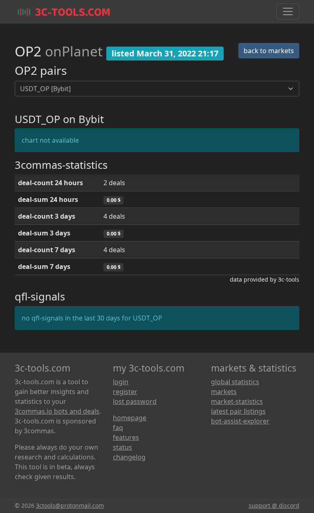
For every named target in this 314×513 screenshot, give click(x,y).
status (122, 447)
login (120, 381)
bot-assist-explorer (240, 421)
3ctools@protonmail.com (70, 505)
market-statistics (237, 401)
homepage (129, 417)
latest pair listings (238, 411)
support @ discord (274, 505)
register (125, 391)
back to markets (269, 50)
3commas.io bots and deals (57, 411)
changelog (129, 457)
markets (224, 391)
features (126, 437)
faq (118, 427)
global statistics (235, 381)
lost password (135, 401)
